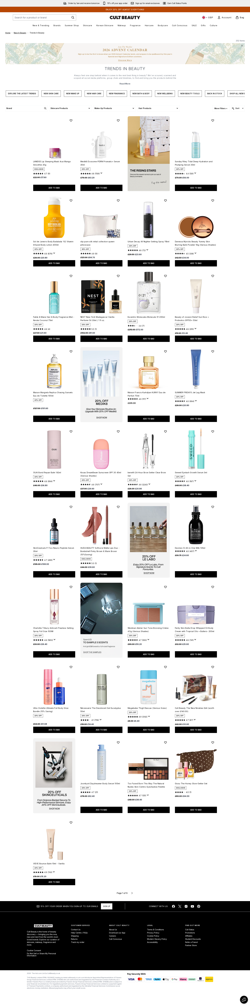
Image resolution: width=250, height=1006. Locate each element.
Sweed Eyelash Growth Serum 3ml (191, 472)
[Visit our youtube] (192, 906)
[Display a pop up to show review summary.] (101, 173)
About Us (113, 929)
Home (7, 33)
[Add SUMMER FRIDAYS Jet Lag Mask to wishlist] (213, 351)
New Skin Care (51, 93)
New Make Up (72, 93)
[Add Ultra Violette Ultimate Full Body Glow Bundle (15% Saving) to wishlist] (71, 667)
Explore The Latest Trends (22, 93)
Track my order (77, 942)
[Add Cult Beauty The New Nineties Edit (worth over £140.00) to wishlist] (213, 667)
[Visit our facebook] (173, 906)
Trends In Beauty (125, 68)
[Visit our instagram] (186, 906)
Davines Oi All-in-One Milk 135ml (190, 548)
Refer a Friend (191, 942)
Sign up (106, 906)
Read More (125, 84)
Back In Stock (214, 93)
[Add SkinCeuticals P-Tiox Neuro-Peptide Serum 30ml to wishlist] (71, 507)
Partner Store (191, 945)
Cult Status (189, 929)
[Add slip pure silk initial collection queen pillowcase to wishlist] (118, 200)
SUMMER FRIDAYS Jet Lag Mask (190, 392)
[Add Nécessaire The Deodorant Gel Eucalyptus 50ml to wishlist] (118, 667)
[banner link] (101, 620)
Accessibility (152, 942)
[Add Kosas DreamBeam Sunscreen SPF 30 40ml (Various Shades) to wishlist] (118, 431)
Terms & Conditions (155, 929)
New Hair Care (94, 93)
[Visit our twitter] (180, 906)
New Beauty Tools (190, 93)
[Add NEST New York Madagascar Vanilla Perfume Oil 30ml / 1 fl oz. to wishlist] (118, 276)
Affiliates (188, 936)
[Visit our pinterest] (199, 906)
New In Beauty (20, 33)
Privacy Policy (153, 933)
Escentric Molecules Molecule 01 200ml (146, 317)
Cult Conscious (115, 939)
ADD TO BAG (54, 188)
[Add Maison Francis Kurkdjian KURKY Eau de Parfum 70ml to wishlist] (165, 351)
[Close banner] (242, 46)
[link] (224, 17)
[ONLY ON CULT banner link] (101, 384)
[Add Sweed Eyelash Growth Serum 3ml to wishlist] (213, 431)
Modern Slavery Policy (157, 939)
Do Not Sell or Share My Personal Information (41, 954)
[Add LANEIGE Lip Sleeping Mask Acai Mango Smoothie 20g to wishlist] (71, 120)
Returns (74, 939)
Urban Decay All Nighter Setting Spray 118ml (148, 241)
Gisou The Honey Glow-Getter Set (191, 783)
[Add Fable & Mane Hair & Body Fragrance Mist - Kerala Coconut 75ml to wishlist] (71, 276)
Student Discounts (193, 939)
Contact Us (75, 929)
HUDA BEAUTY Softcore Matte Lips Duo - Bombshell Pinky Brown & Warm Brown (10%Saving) (100, 551)
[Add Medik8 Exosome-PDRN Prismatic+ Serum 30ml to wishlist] (118, 120)
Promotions (190, 933)
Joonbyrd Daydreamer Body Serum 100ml (100, 783)
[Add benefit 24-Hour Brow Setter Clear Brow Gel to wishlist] (165, 431)
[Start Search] (72, 17)
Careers (112, 936)
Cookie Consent (34, 950)
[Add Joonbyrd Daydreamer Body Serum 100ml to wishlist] (118, 742)
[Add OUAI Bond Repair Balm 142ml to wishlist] (71, 431)
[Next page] (132, 893)
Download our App (117, 933)
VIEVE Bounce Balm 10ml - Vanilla (49, 863)
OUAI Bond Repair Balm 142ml (47, 472)
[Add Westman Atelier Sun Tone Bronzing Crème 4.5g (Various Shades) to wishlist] (165, 587)
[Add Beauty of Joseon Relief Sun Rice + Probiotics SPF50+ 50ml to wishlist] (213, 276)
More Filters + (220, 108)
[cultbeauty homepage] (125, 17)
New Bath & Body (141, 93)
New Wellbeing (165, 93)
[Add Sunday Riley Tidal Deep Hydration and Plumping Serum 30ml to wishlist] (213, 120)
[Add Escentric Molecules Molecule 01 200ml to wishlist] (165, 276)
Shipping (75, 936)
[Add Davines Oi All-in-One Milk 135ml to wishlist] (213, 507)
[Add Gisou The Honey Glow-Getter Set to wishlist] (213, 742)
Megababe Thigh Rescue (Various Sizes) (147, 708)
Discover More (125, 60)
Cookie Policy (153, 936)
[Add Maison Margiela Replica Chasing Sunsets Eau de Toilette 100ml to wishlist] (71, 351)
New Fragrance (117, 93)
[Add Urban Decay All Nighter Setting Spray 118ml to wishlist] (165, 200)
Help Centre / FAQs (79, 933)
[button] (149, 153)
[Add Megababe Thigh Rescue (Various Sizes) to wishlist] (165, 667)
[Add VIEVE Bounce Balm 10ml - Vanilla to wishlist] (71, 822)
